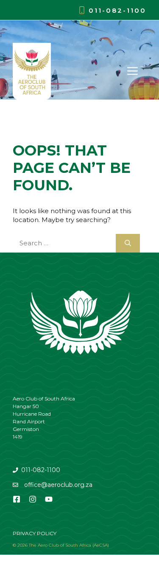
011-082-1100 (117, 10)
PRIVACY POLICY (34, 533)
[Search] (128, 243)
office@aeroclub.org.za (58, 485)
